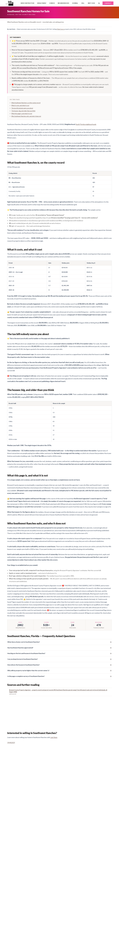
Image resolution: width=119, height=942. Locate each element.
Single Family (41, 3)
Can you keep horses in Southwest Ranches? (22, 659)
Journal (75, 3)
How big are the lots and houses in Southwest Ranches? (26, 653)
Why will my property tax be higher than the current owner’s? (28, 670)
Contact (108, 3)
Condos (52, 3)
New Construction (27, 3)
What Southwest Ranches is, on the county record (25, 103)
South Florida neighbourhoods (86, 124)
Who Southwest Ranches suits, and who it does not (26, 116)
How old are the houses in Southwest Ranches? (23, 665)
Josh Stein (53, 737)
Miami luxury (60, 29)
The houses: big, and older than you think (23, 111)
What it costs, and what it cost (20, 105)
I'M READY (11, 743)
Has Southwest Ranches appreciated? (20, 648)
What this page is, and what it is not (21, 113)
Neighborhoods (63, 3)
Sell (82, 3)
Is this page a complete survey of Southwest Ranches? (26, 676)
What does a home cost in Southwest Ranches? (23, 642)
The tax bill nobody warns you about (22, 108)
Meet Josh (91, 3)
